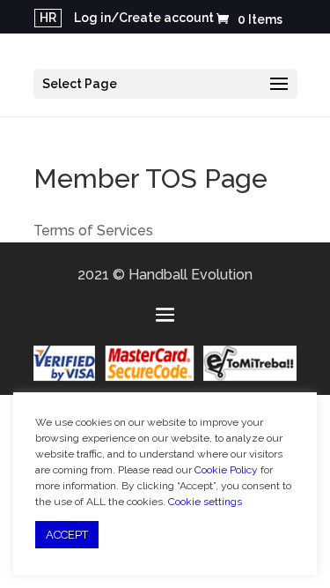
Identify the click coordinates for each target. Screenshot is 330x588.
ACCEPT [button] (67, 534)
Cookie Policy (226, 470)
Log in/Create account (144, 18)
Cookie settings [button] (205, 501)
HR (48, 18)
